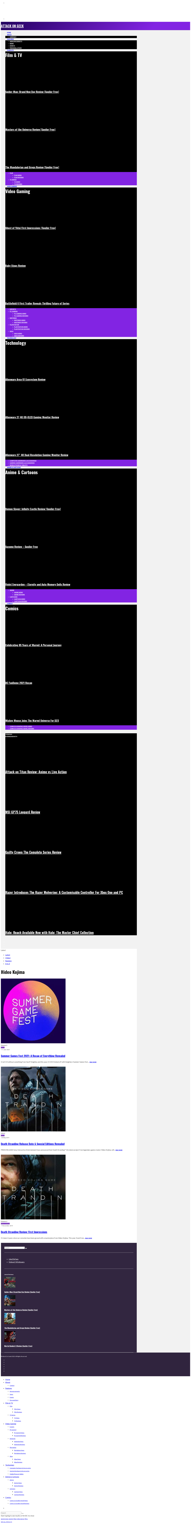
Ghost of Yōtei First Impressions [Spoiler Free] (30, 228)
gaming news (5, 1519)
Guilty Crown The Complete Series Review (33, 852)
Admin (3, 1133)
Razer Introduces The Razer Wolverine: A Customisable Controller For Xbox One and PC (64, 892)
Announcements (16, 41)
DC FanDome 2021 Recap (18, 683)
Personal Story (16, 48)
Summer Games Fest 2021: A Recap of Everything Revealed (33, 1056)
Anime (12, 590)
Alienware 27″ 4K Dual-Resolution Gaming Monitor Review (36, 455)
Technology (11, 338)
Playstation (14, 325)
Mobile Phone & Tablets (17, 1474)
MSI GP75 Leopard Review (22, 811)
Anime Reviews (19, 594)
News (12, 43)
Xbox (11, 331)
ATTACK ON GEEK (12, 10)
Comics (9, 603)
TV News (17, 182)
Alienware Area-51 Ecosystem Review (25, 379)
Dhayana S (4, 1045)
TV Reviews (17, 1421)
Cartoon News (19, 599)
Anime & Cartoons (14, 467)
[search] (26, 1248)
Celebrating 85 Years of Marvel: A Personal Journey (33, 645)
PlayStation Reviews (22, 329)
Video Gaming (12, 186)
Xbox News (18, 333)
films (26, 1519)
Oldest (8, 958)
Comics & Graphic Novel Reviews (22, 728)
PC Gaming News (20, 313)
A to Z (7, 964)
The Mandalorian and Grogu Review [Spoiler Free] (32, 167)
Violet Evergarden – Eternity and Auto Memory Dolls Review (37, 584)
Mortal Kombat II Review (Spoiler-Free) (18, 1346)
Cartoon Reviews (20, 601)
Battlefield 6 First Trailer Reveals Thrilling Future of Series (37, 303)
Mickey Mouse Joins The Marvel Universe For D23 (32, 720)
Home (7, 1379)
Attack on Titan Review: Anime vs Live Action (36, 771)
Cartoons (13, 597)
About (9, 35)
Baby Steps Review (15, 266)
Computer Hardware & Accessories (23, 461)
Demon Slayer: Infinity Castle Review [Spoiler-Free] (33, 509)
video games (20, 1519)
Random (8, 961)
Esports (13, 309)
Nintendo (13, 318)
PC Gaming (14, 311)
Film (11, 173)
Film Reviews (19, 177)
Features (10, 39)
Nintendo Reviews (20, 322)
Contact (12, 1385)
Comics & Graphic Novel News (21, 726)
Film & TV (10, 50)
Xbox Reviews (19, 336)
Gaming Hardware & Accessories (22, 463)
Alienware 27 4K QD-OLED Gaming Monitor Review (32, 417)
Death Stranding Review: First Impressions (24, 1232)
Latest (7, 955)
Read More (93, 1062)
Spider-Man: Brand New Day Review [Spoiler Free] (32, 92)
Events (12, 46)
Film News (18, 175)
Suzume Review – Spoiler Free (21, 547)
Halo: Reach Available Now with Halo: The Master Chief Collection (49, 932)
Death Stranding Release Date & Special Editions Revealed (33, 1144)
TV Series (13, 180)
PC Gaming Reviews (21, 316)
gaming (11, 1519)
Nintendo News (19, 320)
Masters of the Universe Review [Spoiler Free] (30, 129)
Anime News (18, 592)
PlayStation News (21, 327)
